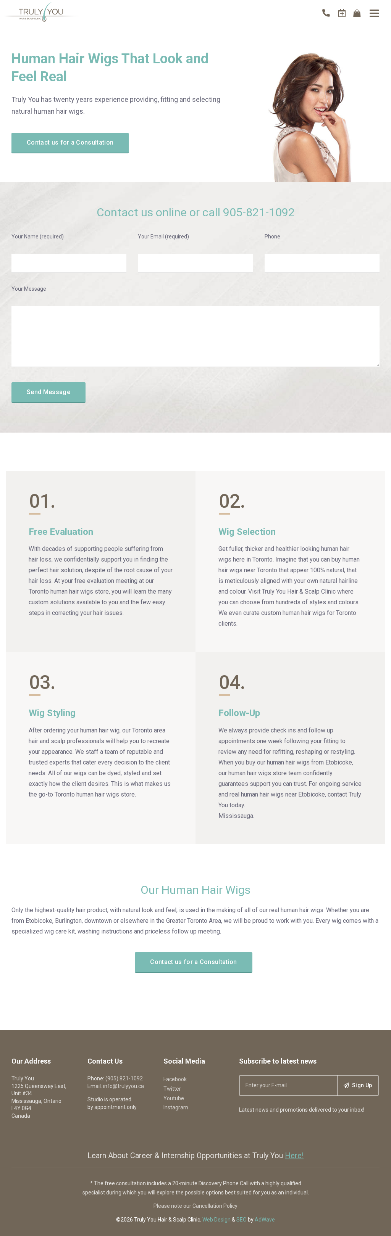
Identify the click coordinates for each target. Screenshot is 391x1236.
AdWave (265, 1220)
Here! (294, 1155)
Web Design (216, 1220)
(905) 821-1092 (124, 1078)
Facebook (175, 1079)
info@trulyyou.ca (123, 1086)
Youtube (173, 1098)
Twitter (172, 1089)
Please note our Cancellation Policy (195, 1206)
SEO (241, 1220)
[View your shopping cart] (356, 13)
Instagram (175, 1107)
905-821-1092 (259, 212)
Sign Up (361, 1085)
